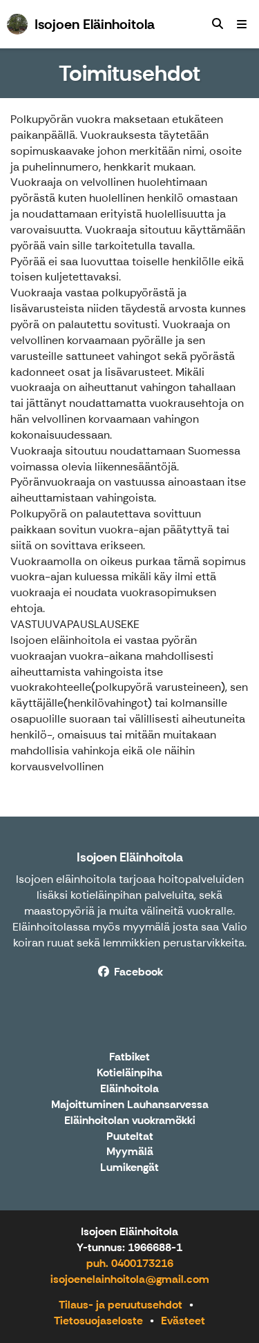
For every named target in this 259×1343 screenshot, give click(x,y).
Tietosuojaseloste (98, 1320)
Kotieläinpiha (129, 1073)
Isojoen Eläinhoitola (130, 857)
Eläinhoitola (129, 1089)
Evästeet (183, 1320)
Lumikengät (129, 1167)
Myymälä (129, 1152)
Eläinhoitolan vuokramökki (129, 1120)
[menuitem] (217, 24)
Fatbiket (129, 1057)
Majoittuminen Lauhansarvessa (130, 1105)
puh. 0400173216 (129, 1263)
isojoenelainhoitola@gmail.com (129, 1279)
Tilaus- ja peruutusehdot (120, 1304)
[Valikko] (241, 24)
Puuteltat (129, 1136)
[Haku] (217, 24)
